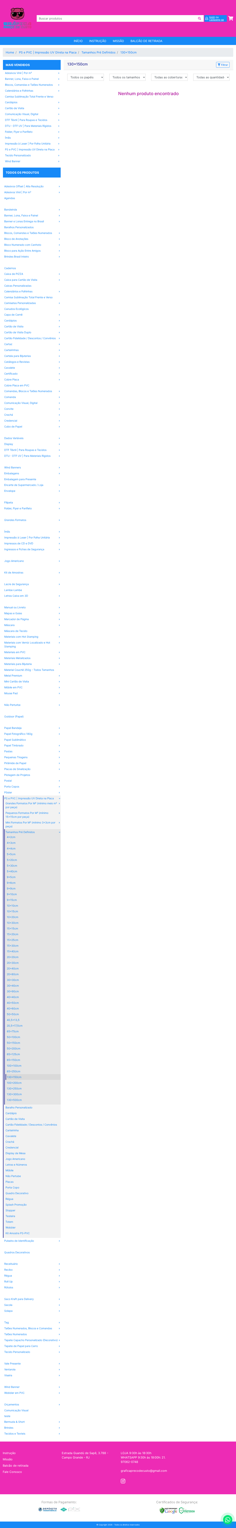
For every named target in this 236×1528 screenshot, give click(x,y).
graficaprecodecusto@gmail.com (144, 1471)
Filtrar (224, 64)
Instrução (97, 41)
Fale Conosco (12, 1472)
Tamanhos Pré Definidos (98, 52)
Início (78, 41)
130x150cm (128, 52)
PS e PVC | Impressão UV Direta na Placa (48, 52)
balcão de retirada (146, 41)
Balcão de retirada (15, 1465)
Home (10, 52)
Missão (118, 41)
